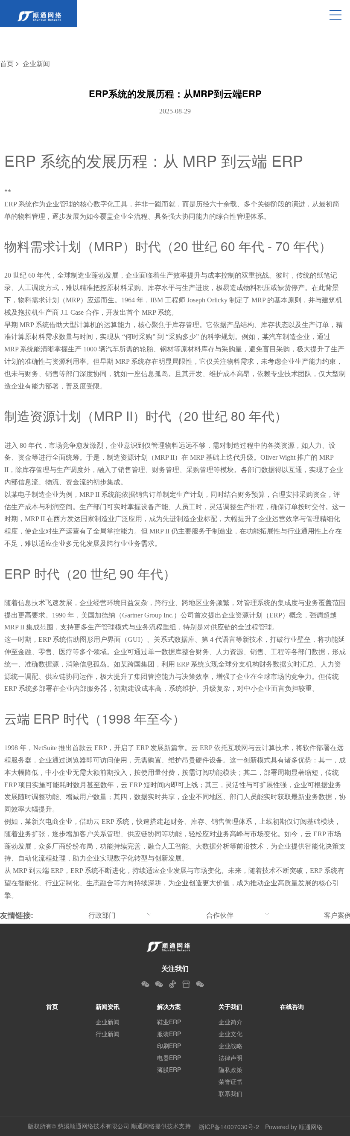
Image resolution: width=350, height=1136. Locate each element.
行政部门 (102, 915)
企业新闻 (36, 63)
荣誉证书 (230, 1081)
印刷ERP (169, 1045)
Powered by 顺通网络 (294, 1127)
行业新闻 (108, 1033)
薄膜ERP (169, 1069)
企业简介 (230, 1021)
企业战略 (230, 1045)
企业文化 (230, 1033)
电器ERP (169, 1057)
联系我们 (230, 1093)
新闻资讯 (108, 1006)
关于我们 (230, 1006)
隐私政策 (230, 1069)
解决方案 (169, 1006)
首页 (7, 63)
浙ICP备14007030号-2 (228, 1127)
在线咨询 (292, 1006)
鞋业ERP (169, 1021)
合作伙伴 (219, 915)
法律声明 (230, 1057)
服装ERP (169, 1033)
